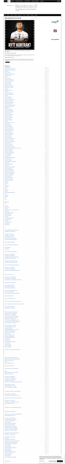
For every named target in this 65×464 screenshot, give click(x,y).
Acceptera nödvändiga (52, 461)
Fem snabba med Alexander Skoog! (10, 157)
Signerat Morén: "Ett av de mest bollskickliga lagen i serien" (13, 407)
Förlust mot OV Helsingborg (9, 110)
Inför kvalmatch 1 (7, 224)
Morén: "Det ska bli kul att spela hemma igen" (11, 290)
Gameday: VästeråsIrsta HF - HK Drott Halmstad (11, 372)
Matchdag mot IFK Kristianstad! (9, 94)
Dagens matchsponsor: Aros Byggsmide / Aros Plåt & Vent (13, 279)
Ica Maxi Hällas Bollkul (19, 1)
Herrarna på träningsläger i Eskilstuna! (10, 330)
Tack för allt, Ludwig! (8, 344)
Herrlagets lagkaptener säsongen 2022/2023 (11, 443)
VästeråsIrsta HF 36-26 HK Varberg (9, 380)
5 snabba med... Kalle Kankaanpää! (9, 99)
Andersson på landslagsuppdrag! (9, 336)
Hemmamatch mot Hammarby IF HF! (10, 172)
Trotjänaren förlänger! (8, 446)
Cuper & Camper (27, 1)
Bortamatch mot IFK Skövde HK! (9, 130)
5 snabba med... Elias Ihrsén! (9, 149)
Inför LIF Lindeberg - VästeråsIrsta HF (10, 242)
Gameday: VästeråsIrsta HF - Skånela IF (10, 326)
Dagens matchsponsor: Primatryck (9, 384)
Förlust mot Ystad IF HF (8, 142)
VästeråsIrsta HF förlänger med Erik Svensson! (11, 262)
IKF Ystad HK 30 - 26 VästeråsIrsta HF (10, 439)
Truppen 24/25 (7, 207)
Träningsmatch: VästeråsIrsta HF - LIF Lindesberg (11, 329)
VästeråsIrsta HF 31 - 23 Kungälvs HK (10, 400)
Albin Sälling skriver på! (8, 219)
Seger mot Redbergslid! (8, 450)
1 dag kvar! (6, 95)
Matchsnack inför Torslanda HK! (9, 173)
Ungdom (12, 1)
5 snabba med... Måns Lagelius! (9, 102)
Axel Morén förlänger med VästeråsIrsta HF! (11, 239)
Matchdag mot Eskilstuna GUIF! (9, 106)
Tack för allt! (6, 216)
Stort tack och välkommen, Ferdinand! (10, 341)
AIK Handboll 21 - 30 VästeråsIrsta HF (10, 434)
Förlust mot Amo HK (7, 156)
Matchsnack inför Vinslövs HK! (9, 177)
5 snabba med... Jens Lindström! (9, 86)
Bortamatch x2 (7, 201)
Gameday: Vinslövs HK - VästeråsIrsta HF (10, 423)
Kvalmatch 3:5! (7, 71)
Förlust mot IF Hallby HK (8, 98)
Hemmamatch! (7, 185)
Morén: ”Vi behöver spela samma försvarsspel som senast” (13, 301)
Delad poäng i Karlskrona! (8, 137)
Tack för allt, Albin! (7, 340)
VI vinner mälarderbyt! (8, 154)
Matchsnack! (6, 181)
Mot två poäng (7, 211)
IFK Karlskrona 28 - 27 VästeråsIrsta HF (10, 418)
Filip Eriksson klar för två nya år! (9, 373)
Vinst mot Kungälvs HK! (8, 176)
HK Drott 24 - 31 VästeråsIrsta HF (9, 291)
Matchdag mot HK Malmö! (8, 115)
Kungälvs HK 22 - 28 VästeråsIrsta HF (10, 254)
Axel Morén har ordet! (8, 83)
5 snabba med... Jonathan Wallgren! (10, 141)
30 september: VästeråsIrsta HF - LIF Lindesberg (11, 317)
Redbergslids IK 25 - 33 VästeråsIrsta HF (10, 318)
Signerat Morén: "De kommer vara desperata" (11, 427)
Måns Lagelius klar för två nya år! (13, 18)
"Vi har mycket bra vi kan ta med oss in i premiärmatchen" (13, 321)
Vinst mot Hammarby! (8, 78)
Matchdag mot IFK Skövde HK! (9, 129)
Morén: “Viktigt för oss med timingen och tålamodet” (12, 293)
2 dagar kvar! (6, 91)
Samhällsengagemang (35, 1)
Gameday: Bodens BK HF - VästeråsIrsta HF (11, 322)
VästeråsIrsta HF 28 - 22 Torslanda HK (10, 231)
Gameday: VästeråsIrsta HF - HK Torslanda (10, 426)
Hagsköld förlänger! (7, 247)
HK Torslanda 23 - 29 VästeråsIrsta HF (10, 377)
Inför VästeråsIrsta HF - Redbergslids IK (10, 278)
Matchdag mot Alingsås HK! (9, 134)
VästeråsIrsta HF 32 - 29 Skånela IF (9, 235)
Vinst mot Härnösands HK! (8, 168)
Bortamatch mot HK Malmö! (8, 117)
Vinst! (5, 184)
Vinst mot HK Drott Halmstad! (9, 180)
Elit (8, 1)
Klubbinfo (41, 1)
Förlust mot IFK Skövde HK (8, 126)
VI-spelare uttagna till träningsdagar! (10, 192)
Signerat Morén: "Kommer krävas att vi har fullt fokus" (12, 395)
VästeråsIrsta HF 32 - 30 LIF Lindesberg (10, 314)
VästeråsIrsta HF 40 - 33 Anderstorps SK (10, 258)
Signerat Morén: (7, 438)
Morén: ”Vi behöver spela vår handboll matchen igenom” (12, 270)
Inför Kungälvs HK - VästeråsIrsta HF (10, 255)
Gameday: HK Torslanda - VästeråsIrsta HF (10, 379)
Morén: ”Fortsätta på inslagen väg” (9, 306)
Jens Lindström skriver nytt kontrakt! (10, 337)
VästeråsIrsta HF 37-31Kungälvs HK (10, 286)
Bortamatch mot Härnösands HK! (9, 169)
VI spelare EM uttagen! (8, 215)
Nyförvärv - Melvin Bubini (8, 345)
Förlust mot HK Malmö (8, 82)
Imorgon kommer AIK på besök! (9, 365)
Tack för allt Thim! (7, 223)
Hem (6, 1)
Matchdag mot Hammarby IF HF (9, 79)
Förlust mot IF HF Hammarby (9, 145)
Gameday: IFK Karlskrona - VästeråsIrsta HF (11, 419)
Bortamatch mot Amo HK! (8, 158)
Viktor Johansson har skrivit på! (9, 212)
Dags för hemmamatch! (8, 125)
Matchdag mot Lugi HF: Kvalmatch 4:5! (10, 68)
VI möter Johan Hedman (8, 454)
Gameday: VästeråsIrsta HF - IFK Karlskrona (11, 387)
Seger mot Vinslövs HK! (8, 422)
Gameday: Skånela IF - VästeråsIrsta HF (10, 411)
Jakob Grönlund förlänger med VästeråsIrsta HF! (11, 244)
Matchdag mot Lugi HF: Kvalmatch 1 (10, 74)
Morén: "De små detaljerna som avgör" (10, 298)
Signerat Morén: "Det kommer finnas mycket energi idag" (12, 391)
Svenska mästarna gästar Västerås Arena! (10, 447)
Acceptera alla (60, 461)
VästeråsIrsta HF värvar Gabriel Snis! (10, 267)
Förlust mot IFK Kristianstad (8, 153)
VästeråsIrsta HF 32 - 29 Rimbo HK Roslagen (11, 430)
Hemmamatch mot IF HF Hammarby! (10, 146)
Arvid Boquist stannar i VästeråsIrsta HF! (10, 282)
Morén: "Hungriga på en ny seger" (9, 285)
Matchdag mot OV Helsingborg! (9, 111)
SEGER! (6, 361)
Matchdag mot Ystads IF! (8, 90)
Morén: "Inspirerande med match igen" (10, 287)
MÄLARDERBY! (7, 107)
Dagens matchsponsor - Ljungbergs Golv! (10, 161)
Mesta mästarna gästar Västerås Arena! (10, 451)
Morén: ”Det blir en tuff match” (9, 274)
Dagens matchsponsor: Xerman (9, 236)
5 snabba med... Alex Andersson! (9, 133)
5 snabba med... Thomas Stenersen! (10, 138)
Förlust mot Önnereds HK (8, 160)
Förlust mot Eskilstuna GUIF (8, 103)
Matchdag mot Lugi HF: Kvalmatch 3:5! (10, 70)
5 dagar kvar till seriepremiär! (9, 164)
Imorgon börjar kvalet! (8, 75)
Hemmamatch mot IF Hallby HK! (9, 122)
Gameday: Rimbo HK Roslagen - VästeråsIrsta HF (11, 368)
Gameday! (6, 196)
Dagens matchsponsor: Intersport (9, 403)
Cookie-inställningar (7, 461)
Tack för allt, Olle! (7, 333)
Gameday (6, 208)
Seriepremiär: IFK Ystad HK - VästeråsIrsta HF (11, 442)
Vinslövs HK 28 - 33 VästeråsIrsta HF (10, 420)
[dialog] (51, 458)
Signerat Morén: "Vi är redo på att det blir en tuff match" (12, 349)
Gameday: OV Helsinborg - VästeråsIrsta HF (11, 313)
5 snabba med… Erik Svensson (9, 114)
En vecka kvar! (7, 165)
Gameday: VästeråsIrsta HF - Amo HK (10, 415)
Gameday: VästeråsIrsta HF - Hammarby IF (10, 325)
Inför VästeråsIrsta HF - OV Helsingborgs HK (11, 251)
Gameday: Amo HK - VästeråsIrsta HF (10, 376)
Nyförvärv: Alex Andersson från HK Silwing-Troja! (11, 357)
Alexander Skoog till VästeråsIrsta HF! (10, 332)
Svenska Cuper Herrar (8, 67)
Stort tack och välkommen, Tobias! (9, 334)
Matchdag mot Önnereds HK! (9, 87)
